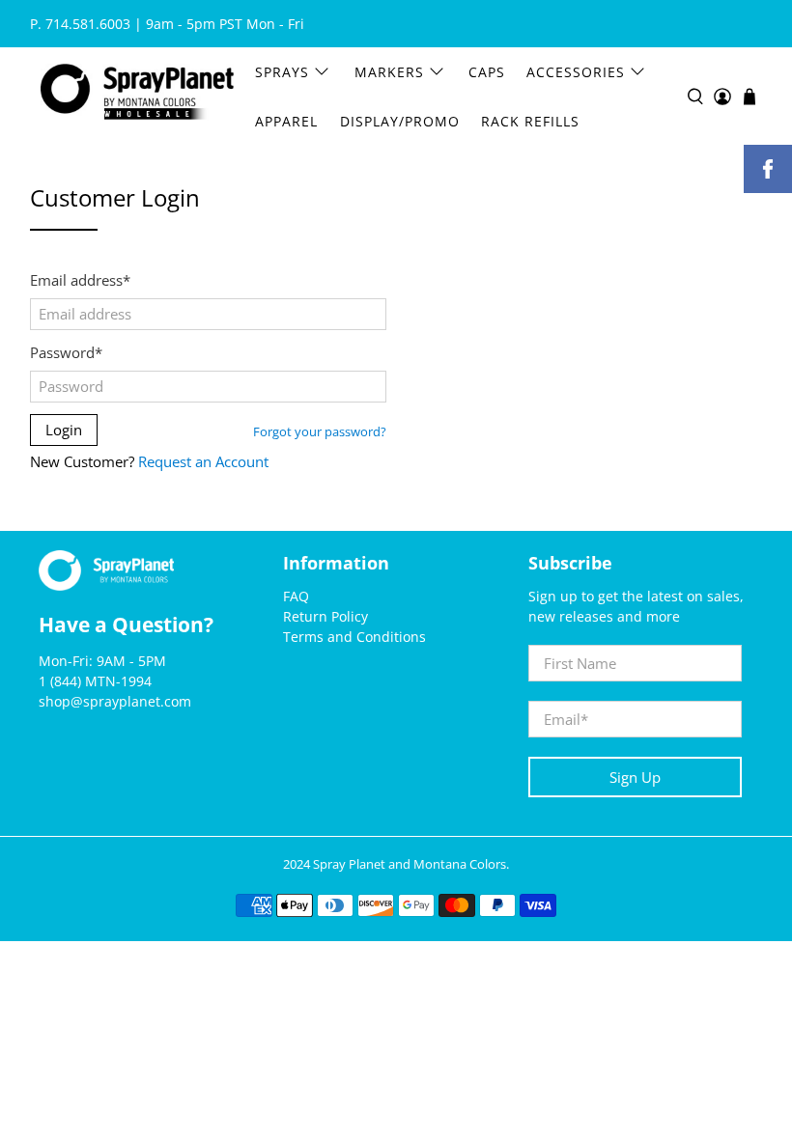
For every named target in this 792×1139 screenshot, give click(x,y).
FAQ (296, 596)
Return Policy (325, 616)
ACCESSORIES (575, 72)
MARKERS (389, 72)
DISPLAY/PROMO (400, 121)
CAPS (486, 72)
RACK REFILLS (530, 121)
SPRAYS (282, 72)
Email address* (80, 280)
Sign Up (635, 777)
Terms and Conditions (354, 636)
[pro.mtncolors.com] (137, 96)
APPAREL (286, 121)
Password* (66, 352)
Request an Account (203, 461)
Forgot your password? (319, 432)
